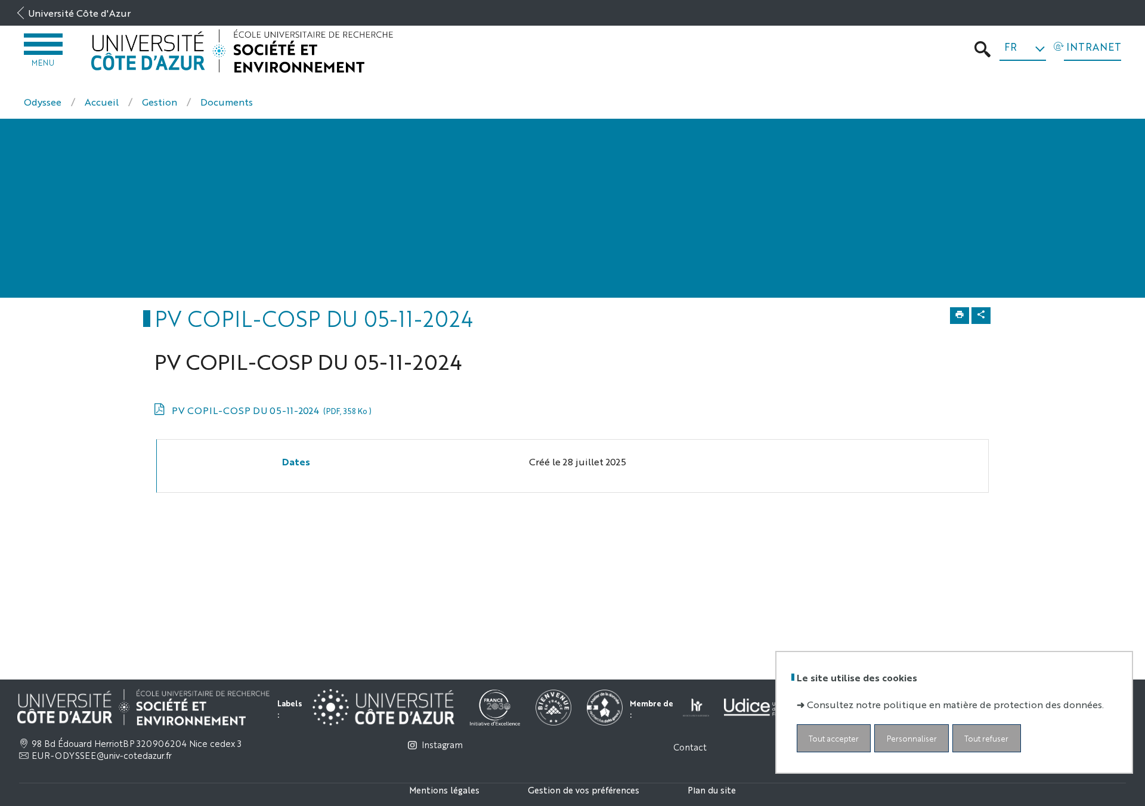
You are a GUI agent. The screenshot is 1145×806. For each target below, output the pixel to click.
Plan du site (712, 789)
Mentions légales (444, 789)
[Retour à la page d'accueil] (242, 51)
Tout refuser (986, 738)
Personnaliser (912, 738)
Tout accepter (834, 738)
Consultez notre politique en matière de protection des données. (955, 704)
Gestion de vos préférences (583, 789)
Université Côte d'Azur (79, 13)
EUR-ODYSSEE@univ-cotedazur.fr (102, 755)
